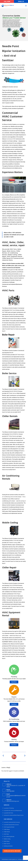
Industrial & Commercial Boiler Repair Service (13, 815)
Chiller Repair (9, 567)
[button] (3, 756)
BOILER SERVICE (13, 391)
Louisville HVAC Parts (8, 813)
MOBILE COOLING (14, 540)
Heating (14, 739)
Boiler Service (11, 251)
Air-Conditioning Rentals (9, 836)
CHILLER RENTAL (13, 434)
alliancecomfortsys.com (12, 801)
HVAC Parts (13, 249)
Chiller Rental (6, 258)
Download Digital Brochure (12, 851)
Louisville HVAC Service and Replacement (13, 810)
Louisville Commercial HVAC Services (12, 822)
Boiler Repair (21, 354)
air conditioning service (8, 496)
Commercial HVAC (11, 139)
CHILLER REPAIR (13, 585)
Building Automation (8, 846)
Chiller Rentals (10, 416)
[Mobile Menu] (26, 5)
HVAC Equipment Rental (9, 827)
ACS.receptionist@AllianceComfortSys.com (15, 796)
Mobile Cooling (12, 255)
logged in (10, 771)
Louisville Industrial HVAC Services (11, 824)
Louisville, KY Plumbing (9, 808)
